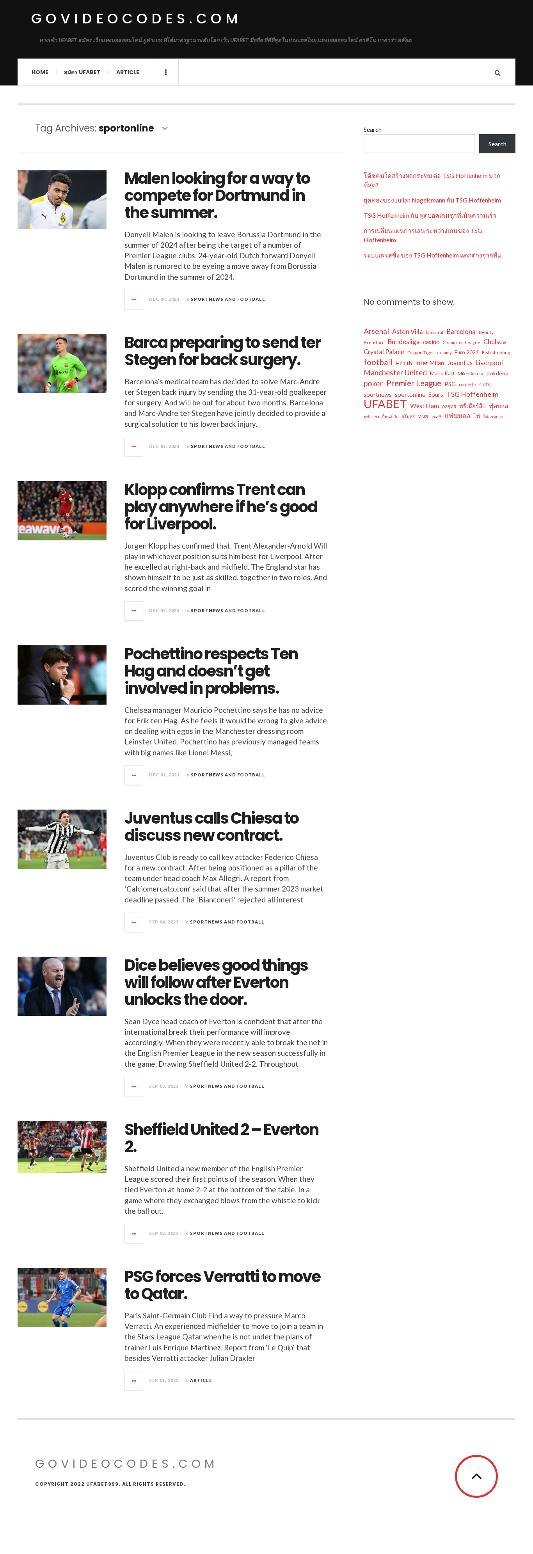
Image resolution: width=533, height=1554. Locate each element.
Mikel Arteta (470, 374)
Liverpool (489, 363)
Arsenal (376, 331)
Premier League (413, 383)
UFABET (385, 403)
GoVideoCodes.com (136, 18)
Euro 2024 (467, 352)
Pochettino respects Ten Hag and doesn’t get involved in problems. (211, 671)
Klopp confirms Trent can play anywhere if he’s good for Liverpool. (220, 507)
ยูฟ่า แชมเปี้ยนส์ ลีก (381, 416)
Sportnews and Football (228, 299)
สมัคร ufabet (82, 72)
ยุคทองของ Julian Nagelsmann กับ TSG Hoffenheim (432, 200)
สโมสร (408, 416)
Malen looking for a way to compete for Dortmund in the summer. (217, 195)
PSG (450, 383)
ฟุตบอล (498, 405)
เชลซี (436, 416)
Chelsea (494, 341)
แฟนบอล (457, 416)
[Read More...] (134, 299)
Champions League (461, 342)
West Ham (424, 405)
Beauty (486, 332)
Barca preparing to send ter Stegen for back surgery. (222, 351)
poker (373, 383)
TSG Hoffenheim (472, 394)
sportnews (378, 394)
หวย (423, 415)
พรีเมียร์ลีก (472, 405)
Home (40, 72)
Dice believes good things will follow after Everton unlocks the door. (216, 982)
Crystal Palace (384, 351)
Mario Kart (442, 373)
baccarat (435, 332)
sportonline (410, 394)
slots (484, 384)
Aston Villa (407, 331)
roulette (467, 384)
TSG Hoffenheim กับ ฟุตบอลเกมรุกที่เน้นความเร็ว (430, 215)
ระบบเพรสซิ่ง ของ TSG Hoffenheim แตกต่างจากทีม (433, 255)
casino (431, 341)
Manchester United (395, 372)
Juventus (460, 362)
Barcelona (461, 331)
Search (373, 129)
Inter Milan (429, 362)
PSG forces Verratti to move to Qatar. (222, 1285)
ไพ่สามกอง (493, 416)
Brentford (374, 342)
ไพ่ (476, 415)
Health (404, 363)
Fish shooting (496, 352)
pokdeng (497, 373)
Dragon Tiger (420, 352)
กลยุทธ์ (449, 406)
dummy (444, 352)
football (378, 362)
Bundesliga (404, 341)
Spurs (435, 394)
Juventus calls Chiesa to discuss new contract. (211, 826)
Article (127, 72)
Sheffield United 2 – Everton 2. (221, 1138)
